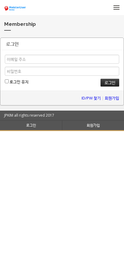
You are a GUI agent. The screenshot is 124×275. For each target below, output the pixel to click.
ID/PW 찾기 (91, 98)
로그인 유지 (19, 81)
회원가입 (112, 98)
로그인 (31, 125)
